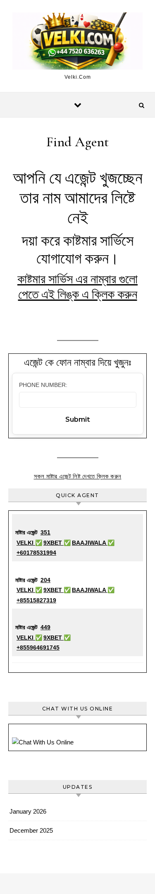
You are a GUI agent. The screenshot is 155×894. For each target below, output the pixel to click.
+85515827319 (36, 600)
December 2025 (31, 830)
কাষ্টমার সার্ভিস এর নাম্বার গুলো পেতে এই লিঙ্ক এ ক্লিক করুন (77, 287)
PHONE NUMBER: (43, 385)
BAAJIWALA (89, 542)
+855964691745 (38, 647)
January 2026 (28, 811)
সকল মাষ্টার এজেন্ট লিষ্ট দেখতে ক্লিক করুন (78, 476)
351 (45, 532)
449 (45, 627)
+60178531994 (36, 552)
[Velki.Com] (77, 42)
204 (45, 580)
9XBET (53, 542)
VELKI (26, 542)
